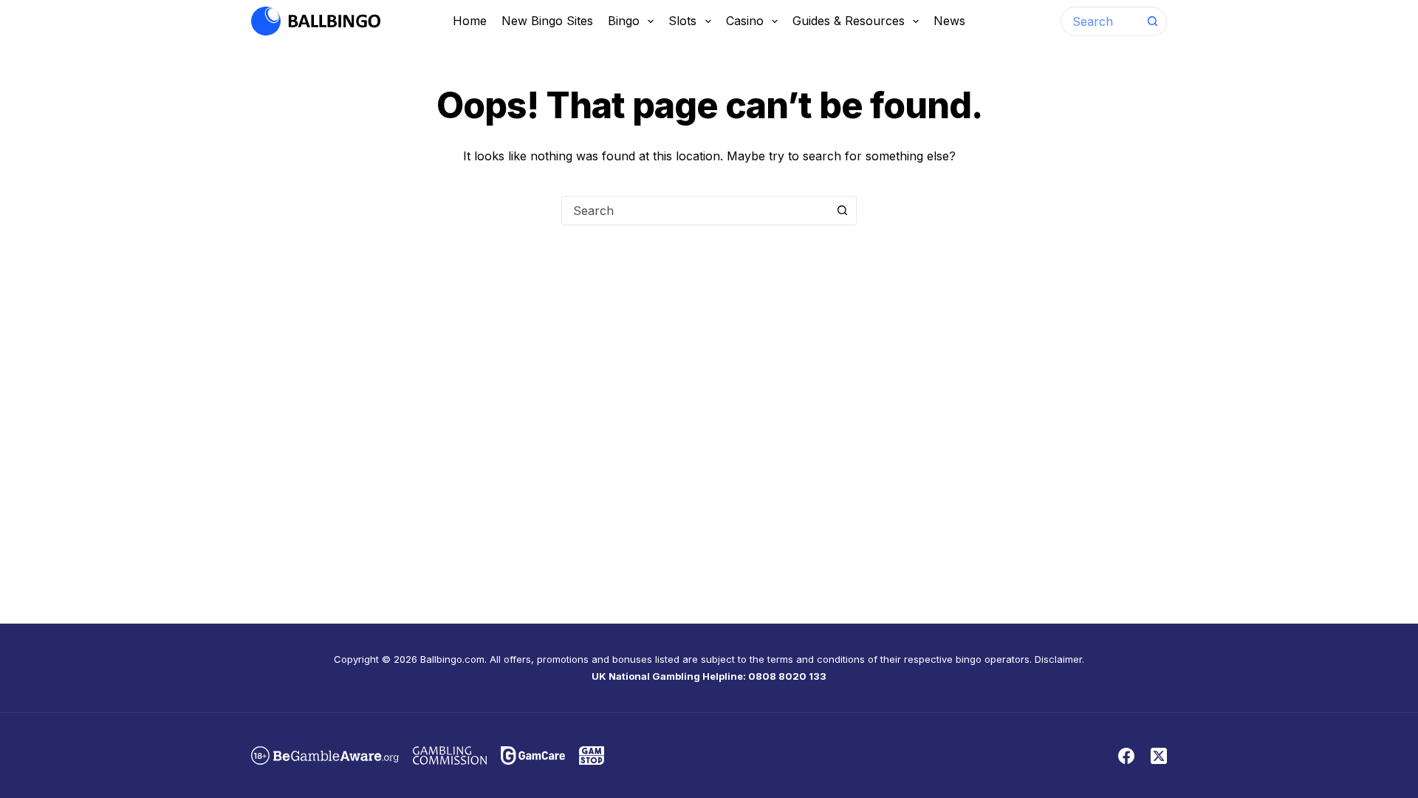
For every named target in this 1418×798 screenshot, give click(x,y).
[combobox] (1099, 21)
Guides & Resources (848, 20)
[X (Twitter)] (1159, 756)
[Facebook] (1126, 756)
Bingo (624, 20)
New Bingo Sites (547, 20)
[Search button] (1152, 21)
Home (470, 20)
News (949, 20)
